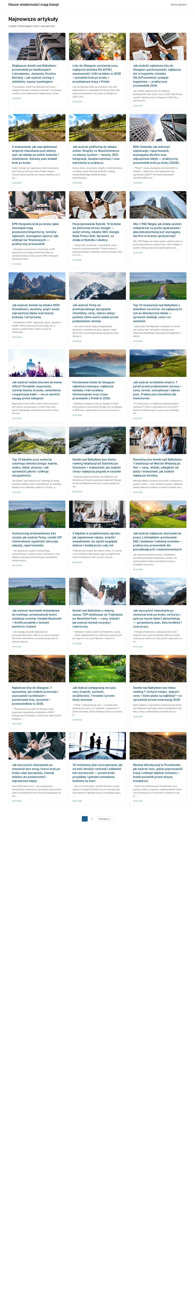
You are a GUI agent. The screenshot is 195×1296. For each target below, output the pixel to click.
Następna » (105, 818)
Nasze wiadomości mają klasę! (33, 4)
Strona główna (179, 4)
